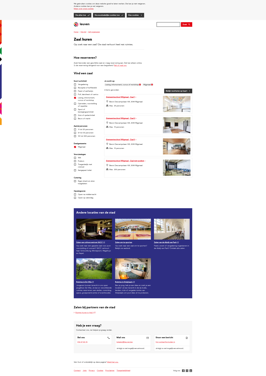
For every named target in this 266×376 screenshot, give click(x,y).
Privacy (92, 370)
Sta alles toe (80, 15)
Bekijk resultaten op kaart (176, 91)
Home (76, 32)
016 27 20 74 (82, 342)
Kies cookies (133, 15)
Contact (77, 370)
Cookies (100, 370)
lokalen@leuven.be (124, 342)
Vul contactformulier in (165, 342)
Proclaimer (110, 370)
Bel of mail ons (120, 65)
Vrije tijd (83, 32)
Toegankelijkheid (123, 370)
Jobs (85, 370)
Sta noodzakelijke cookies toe (107, 15)
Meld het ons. (112, 362)
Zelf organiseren (94, 32)
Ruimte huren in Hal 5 (85, 312)
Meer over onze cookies (84, 8)
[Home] (82, 24)
